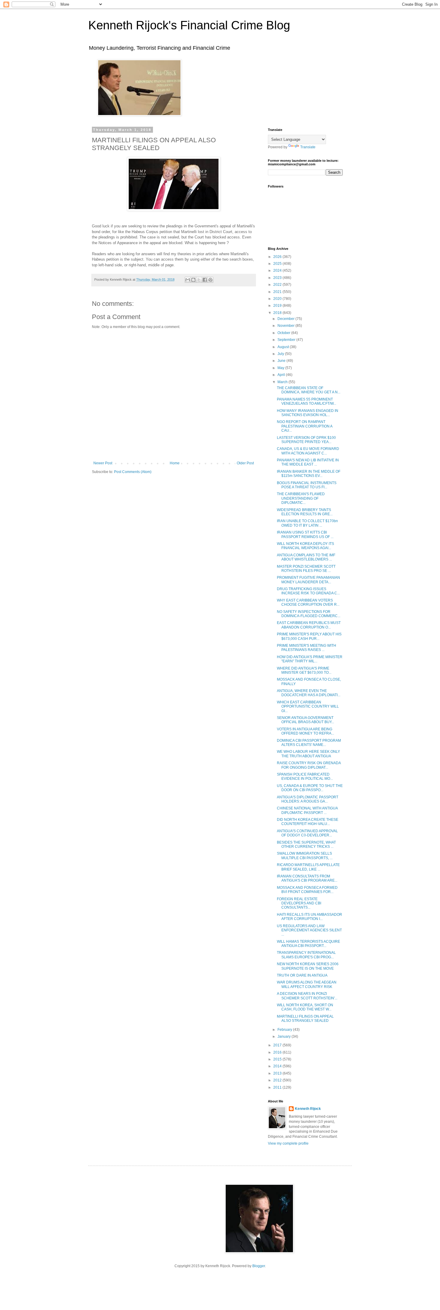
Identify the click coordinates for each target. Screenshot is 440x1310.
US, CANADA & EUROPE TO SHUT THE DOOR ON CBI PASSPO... (310, 788)
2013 (278, 1073)
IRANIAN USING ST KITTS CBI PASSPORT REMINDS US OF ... (305, 534)
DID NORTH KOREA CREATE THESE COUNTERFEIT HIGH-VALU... (307, 822)
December (286, 319)
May (281, 368)
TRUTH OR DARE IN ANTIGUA (302, 975)
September (286, 340)
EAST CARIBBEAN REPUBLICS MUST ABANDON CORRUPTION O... (309, 625)
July (281, 354)
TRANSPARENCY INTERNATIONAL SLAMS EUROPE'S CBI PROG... (306, 955)
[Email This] (188, 280)
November (286, 326)
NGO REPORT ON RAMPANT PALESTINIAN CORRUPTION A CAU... (304, 426)
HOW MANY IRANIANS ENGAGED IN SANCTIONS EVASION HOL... (307, 413)
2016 (278, 1052)
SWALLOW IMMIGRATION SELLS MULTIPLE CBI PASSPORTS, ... (305, 855)
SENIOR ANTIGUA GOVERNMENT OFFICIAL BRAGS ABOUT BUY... (305, 720)
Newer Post (102, 463)
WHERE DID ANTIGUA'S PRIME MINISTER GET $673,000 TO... (304, 670)
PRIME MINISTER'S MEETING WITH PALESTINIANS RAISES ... (306, 647)
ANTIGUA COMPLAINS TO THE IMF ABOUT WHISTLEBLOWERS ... (306, 557)
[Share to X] (199, 280)
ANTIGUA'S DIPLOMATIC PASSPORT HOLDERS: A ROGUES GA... (307, 799)
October (284, 333)
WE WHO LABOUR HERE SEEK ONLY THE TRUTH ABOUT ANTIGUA (308, 754)
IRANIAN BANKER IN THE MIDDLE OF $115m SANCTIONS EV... (308, 473)
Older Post (245, 463)
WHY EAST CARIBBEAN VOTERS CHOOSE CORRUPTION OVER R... (308, 602)
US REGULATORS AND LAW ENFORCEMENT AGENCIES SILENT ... (309, 930)
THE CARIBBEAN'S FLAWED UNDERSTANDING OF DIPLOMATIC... (301, 498)
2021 (278, 292)
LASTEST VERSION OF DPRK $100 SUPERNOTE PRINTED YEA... (306, 440)
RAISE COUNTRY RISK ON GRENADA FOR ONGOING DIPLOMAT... (309, 765)
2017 (278, 1045)
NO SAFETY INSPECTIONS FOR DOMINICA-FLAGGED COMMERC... (308, 614)
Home (175, 463)
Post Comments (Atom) (132, 472)
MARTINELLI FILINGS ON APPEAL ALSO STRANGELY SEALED (305, 1018)
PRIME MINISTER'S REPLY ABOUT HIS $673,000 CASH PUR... (309, 636)
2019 (278, 305)
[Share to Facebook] (205, 280)
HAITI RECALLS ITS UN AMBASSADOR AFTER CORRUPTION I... (309, 916)
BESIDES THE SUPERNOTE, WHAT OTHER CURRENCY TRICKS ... (306, 844)
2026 (278, 257)
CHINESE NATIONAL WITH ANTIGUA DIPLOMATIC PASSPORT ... (307, 810)
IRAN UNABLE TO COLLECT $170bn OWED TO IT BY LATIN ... (307, 523)
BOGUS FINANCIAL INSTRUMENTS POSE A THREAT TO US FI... (306, 485)
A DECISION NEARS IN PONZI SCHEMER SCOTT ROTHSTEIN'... (307, 996)
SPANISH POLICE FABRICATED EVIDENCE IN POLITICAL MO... (305, 776)
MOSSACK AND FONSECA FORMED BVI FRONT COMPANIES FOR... (307, 890)
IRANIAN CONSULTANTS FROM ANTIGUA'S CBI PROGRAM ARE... (307, 878)
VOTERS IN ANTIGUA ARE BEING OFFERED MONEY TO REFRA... (305, 731)
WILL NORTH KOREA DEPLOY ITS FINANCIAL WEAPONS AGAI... (305, 546)
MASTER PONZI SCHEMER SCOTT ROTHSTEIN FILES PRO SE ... (306, 568)
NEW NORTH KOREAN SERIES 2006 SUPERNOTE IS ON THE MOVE (308, 966)
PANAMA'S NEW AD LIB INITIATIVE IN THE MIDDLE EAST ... (308, 462)
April (281, 375)
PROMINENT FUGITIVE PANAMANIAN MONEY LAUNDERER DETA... (308, 579)
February (285, 1030)
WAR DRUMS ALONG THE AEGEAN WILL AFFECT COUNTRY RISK (306, 984)
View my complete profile (288, 1143)
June (281, 361)
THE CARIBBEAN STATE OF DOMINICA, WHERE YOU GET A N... (308, 390)
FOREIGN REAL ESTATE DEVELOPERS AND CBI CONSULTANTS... (299, 903)
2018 (278, 313)
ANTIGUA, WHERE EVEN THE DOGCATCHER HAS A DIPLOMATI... (308, 693)
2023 (278, 278)
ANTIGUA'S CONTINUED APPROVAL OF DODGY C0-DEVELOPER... (307, 833)
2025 (278, 264)
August (283, 347)
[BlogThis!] (193, 280)
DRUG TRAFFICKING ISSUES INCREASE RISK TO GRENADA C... (308, 591)
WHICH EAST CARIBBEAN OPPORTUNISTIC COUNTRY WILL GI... (308, 706)
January (284, 1036)
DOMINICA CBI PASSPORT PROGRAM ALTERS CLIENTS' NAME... (309, 742)
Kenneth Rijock (308, 1109)
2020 (278, 299)
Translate (307, 147)
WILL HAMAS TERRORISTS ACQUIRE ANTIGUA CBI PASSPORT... (308, 943)
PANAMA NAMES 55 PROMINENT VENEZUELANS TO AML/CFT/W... (306, 401)
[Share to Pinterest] (210, 280)
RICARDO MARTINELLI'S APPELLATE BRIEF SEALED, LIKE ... (308, 867)
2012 (278, 1080)
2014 (278, 1066)
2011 (278, 1087)
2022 (278, 284)
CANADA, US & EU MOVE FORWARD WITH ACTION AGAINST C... (308, 451)
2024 (278, 270)
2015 (278, 1059)
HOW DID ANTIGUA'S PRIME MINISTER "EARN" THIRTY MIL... (309, 659)
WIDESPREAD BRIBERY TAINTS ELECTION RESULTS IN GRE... (305, 512)
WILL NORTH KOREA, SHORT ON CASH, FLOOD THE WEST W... (305, 1007)
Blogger (258, 1266)
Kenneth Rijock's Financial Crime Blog (189, 25)
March (283, 382)
